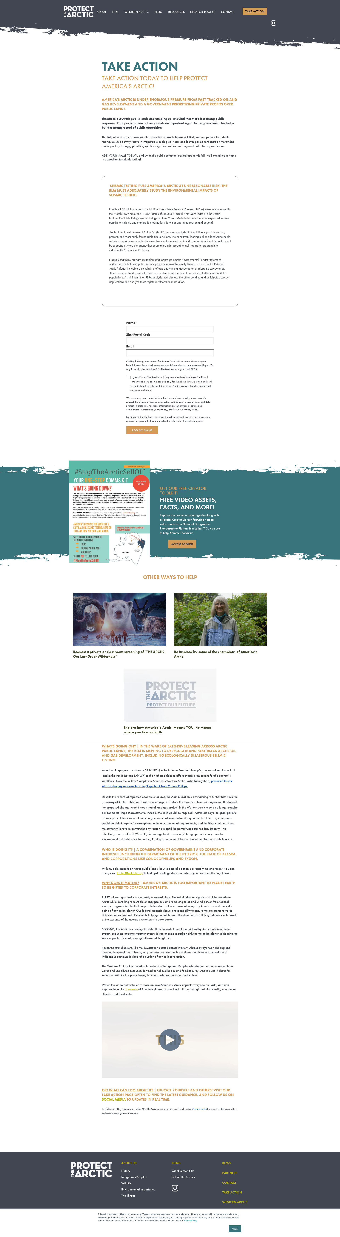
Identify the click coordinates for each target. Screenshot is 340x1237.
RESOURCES (176, 12)
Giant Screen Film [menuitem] (183, 1171)
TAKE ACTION (254, 11)
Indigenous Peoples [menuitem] (133, 1177)
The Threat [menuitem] (128, 1195)
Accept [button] (235, 1228)
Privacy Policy (190, 1220)
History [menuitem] (125, 1171)
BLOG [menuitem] (226, 1163)
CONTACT (228, 12)
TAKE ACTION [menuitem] (232, 1192)
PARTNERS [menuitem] (229, 1173)
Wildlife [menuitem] (126, 1183)
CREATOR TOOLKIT (203, 12)
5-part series (131, 989)
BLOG (158, 12)
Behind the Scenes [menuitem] (183, 1177)
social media (114, 1099)
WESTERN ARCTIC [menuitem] (234, 1202)
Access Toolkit (182, 544)
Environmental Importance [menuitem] (138, 1189)
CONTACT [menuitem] (229, 1183)
